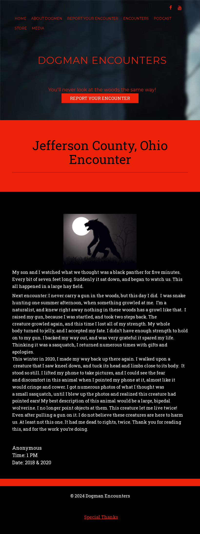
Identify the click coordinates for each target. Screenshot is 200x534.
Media (38, 28)
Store (21, 28)
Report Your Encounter (92, 18)
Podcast (162, 18)
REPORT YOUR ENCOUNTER (100, 98)
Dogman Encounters (102, 60)
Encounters (136, 18)
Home (20, 18)
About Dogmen (46, 18)
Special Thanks (101, 517)
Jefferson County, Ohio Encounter (100, 152)
